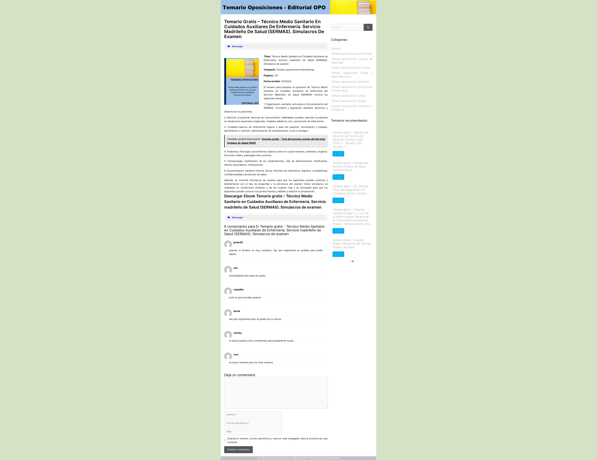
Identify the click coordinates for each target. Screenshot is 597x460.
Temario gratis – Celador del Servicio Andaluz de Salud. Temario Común (350, 166)
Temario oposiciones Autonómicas (351, 53)
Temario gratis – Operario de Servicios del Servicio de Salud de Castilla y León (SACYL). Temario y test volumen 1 (350, 139)
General (336, 48)
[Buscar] (368, 27)
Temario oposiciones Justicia (348, 95)
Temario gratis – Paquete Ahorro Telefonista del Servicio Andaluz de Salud (352, 243)
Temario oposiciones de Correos (350, 67)
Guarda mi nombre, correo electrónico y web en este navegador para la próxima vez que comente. (277, 440)
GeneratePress (331, 458)
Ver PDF (338, 153)
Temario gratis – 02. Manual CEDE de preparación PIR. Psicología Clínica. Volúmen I (351, 190)
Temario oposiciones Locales (348, 100)
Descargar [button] (237, 46)
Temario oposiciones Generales (350, 81)
